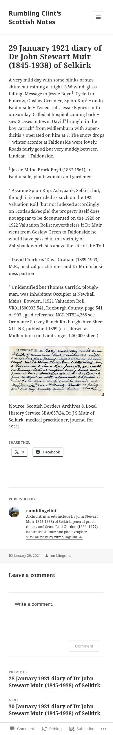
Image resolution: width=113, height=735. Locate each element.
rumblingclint (60, 555)
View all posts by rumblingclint (52, 537)
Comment (84, 645)
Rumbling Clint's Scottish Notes (35, 17)
